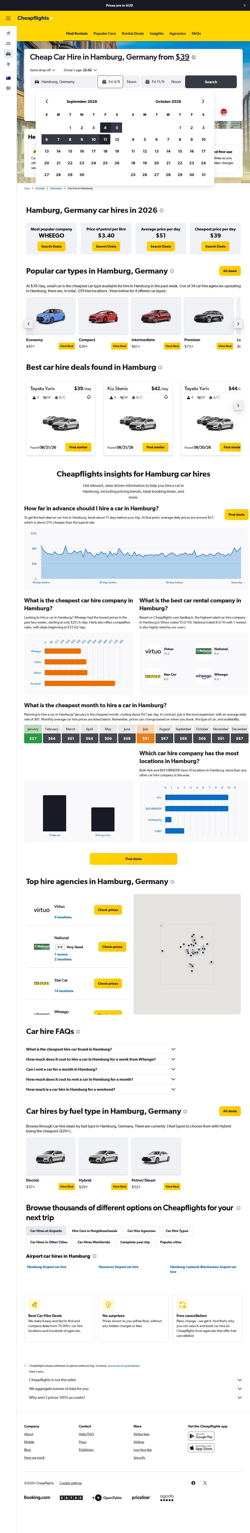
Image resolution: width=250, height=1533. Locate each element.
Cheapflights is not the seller (52, 1379)
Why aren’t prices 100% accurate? (57, 1397)
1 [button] (70, 127)
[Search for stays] (8, 43)
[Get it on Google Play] (201, 1436)
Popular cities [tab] (170, 1242)
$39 (182, 56)
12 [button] (117, 139)
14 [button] (58, 151)
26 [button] (117, 163)
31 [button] (203, 174)
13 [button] (47, 151)
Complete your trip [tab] (135, 1242)
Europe (40, 188)
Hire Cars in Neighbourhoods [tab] (94, 1231)
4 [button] (105, 127)
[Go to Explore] (8, 64)
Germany (56, 188)
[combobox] (43, 70)
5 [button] (117, 127)
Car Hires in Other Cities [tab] (48, 1242)
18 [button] (105, 151)
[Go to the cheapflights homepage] (36, 18)
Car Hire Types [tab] (177, 1231)
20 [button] (46, 163)
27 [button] (46, 174)
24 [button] (93, 163)
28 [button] (58, 174)
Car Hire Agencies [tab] (141, 1231)
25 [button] (105, 163)
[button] (244, 5)
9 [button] (82, 139)
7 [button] (58, 139)
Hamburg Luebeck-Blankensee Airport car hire (203, 1269)
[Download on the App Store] (201, 1447)
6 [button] (46, 139)
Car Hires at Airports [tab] (46, 1231)
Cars (27, 188)
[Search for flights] (8, 33)
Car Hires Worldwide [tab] (94, 1242)
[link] (51, 246)
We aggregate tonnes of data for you (59, 1388)
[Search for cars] (8, 54)
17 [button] (94, 151)
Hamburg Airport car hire (46, 1267)
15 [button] (70, 151)
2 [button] (82, 127)
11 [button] (105, 139)
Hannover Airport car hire (118, 1267)
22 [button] (70, 163)
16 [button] (82, 151)
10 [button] (94, 139)
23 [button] (81, 163)
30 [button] (81, 174)
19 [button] (117, 151)
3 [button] (93, 127)
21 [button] (58, 163)
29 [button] (70, 174)
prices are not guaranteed (123, 1365)
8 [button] (70, 139)
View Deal (66, 346)
